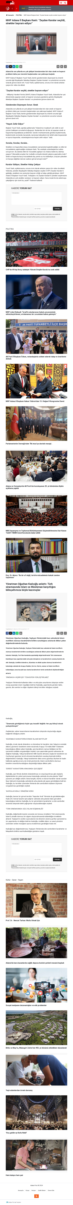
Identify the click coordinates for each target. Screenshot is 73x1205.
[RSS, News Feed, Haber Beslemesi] (36, 1196)
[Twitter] (10, 66)
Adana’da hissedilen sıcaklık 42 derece (40, 8)
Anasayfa (11, 15)
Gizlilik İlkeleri (42, 1190)
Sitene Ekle (51, 1190)
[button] (58, 66)
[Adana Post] (11, 2)
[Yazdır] (20, 66)
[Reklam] (19, 702)
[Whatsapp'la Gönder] (17, 66)
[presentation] (12, 8)
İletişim (34, 1190)
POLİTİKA (19, 15)
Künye (27, 1190)
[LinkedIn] (13, 66)
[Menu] (61, 2)
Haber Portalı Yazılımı (15, 1202)
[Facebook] (7, 66)
